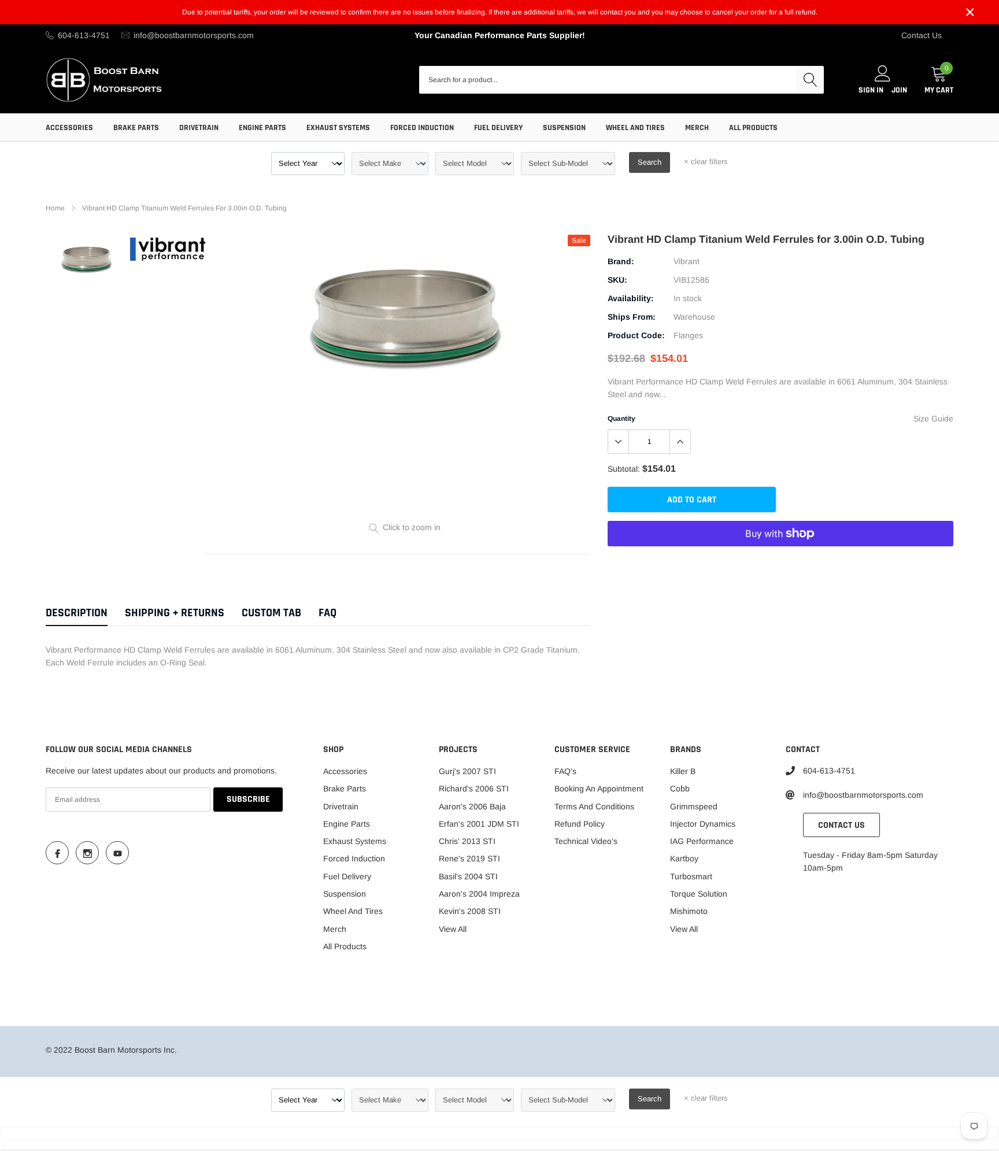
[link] (86, 259)
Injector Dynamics (702, 823)
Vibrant (687, 261)
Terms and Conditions (594, 806)
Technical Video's (585, 841)
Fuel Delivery (498, 128)
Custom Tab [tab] (271, 613)
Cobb (680, 788)
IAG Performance (702, 841)
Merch (697, 128)
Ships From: (632, 316)
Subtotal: (624, 468)
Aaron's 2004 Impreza (479, 893)
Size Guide (933, 418)
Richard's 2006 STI (474, 788)
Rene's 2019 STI (469, 858)
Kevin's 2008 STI (470, 911)
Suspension (564, 128)
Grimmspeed (693, 806)
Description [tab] (77, 613)
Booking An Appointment (598, 788)
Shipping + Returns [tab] (174, 613)
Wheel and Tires (635, 128)
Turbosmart (691, 876)
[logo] (105, 79)
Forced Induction (422, 128)
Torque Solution (698, 893)
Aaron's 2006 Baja (472, 806)
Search (649, 162)
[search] (810, 80)
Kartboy (684, 858)
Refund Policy (579, 823)
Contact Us (921, 35)
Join (899, 90)
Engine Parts (262, 128)
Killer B (682, 771)
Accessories (69, 128)
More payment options (780, 562)
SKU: (617, 279)
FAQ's (565, 771)
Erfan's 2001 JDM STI (479, 823)
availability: (631, 298)
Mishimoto (689, 911)
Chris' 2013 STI (467, 841)
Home (55, 208)
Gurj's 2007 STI (467, 771)
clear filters (706, 161)
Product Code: (636, 335)
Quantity (621, 418)
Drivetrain (199, 128)
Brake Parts (136, 128)
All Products (753, 128)
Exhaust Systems (338, 128)
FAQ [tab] (327, 613)
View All (453, 929)
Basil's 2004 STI (468, 876)
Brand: (621, 261)
